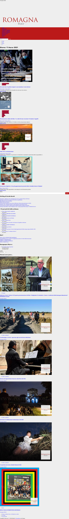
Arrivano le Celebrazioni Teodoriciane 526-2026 (11, 419)
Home (3, 27)
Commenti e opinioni (6, 30)
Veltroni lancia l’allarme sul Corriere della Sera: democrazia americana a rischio (15, 203)
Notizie (3, 145)
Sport (3, 36)
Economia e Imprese (6, 32)
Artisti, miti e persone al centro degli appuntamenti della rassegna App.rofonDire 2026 (19, 229)
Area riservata (4, 516)
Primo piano (4, 29)
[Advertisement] (34, 9)
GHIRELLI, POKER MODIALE (5, 239)
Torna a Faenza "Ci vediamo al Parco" (9, 231)
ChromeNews (18, 518)
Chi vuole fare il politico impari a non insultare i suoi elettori (15, 87)
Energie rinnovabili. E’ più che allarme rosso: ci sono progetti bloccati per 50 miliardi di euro (18, 206)
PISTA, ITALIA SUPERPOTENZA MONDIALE (8, 237)
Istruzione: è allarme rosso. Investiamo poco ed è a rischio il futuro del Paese (14, 198)
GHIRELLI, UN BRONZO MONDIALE (9, 215)
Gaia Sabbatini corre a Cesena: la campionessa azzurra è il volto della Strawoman (15, 238)
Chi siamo (4, 34)
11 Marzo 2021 (7, 89)
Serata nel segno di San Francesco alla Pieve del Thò (13, 378)
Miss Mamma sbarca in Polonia (6, 201)
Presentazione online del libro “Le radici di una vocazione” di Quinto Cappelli (19, 118)
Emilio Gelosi (2, 89)
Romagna (3, 115)
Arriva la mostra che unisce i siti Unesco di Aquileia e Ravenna (14, 222)
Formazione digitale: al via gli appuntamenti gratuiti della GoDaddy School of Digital (21, 186)
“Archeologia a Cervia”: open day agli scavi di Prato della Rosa (15, 337)
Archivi (1, 251)
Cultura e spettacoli (6, 31)
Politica (3, 114)
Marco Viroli (2, 121)
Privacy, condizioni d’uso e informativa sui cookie (10, 514)
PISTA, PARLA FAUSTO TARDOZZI (8, 211)
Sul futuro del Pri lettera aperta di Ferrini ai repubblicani (11, 199)
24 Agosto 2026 (3, 298)
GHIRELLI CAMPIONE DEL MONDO (9, 213)
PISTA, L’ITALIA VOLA (6, 220)
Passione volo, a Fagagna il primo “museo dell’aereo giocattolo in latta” (13, 204)
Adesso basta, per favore (4, 202)
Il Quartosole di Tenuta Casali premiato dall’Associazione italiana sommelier (14, 205)
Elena (1, 188)
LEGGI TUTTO (3, 91)
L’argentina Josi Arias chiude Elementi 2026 (10, 464)
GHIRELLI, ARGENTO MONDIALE (8, 224)
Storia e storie (5, 33)
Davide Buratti (2, 153)
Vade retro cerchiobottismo (7, 151)
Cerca (1, 191)
